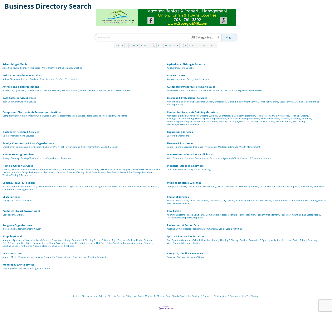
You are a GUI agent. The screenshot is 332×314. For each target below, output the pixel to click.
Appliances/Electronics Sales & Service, (32, 240)
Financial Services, (183, 146)
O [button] (174, 45)
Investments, (210, 146)
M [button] (166, 45)
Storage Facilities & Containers (17, 200)
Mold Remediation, (270, 118)
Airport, (6, 257)
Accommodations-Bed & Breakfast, (19, 186)
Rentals (127, 90)
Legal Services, (287, 101)
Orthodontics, (279, 186)
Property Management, (268, 214)
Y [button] (211, 45)
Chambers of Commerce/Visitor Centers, (22, 146)
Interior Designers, (123, 169)
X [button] (207, 45)
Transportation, (64, 257)
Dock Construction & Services (20, 132)
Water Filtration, (284, 121)
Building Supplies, (209, 115)
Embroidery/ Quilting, (225, 101)
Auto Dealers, (173, 90)
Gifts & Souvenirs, (11, 243)
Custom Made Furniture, (33, 169)
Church (37, 228)
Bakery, (6, 158)
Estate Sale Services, (245, 200)
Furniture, (149, 240)
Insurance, (198, 146)
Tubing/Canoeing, (308, 240)
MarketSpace (179, 296)
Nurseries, (61, 172)
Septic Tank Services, (96, 172)
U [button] (196, 45)
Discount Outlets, (126, 240)
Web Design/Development (115, 115)
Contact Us (208, 296)
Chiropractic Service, (177, 186)
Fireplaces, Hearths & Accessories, (273, 115)
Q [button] (182, 45)
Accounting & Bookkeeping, (180, 101)
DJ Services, (20, 90)
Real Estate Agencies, (291, 214)
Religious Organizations (17, 225)
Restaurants (66, 158)
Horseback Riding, (210, 240)
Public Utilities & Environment (21, 211)
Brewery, (171, 257)
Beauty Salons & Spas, (178, 200)
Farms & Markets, (70, 90)
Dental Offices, (195, 186)
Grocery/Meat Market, (31, 158)
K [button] (158, 45)
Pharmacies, (307, 186)
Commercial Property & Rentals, (221, 214)
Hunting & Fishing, (229, 240)
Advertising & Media (14, 64)
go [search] (230, 37)
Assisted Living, (174, 228)
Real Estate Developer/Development (185, 217)
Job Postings (194, 296)
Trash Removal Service (178, 203)
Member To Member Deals (158, 296)
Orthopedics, (293, 186)
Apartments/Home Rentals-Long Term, (186, 214)
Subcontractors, (267, 121)
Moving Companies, (45, 257)
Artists (206, 79)
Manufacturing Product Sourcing (194, 169)
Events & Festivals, (52, 90)
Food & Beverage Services (18, 154)
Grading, (304, 115)
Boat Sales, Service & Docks (19, 98)
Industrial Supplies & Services (185, 165)
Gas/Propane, (9, 214)
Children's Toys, (109, 240)
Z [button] (214, 45)
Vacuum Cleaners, (42, 245)
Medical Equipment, (249, 186)
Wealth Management (249, 146)
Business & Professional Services (187, 98)
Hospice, (187, 228)
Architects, (172, 115)
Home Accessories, (58, 243)
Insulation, (233, 118)
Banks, (170, 146)
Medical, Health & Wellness (184, 182)
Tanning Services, (318, 200)
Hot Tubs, (101, 243)
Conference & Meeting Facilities (18, 189)
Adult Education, (175, 158)
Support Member (109, 146)
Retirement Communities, (205, 228)
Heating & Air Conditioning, (180, 118)
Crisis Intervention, (90, 146)
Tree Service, (113, 172)
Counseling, (216, 200)
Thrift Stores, (26, 245)
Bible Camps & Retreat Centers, (17, 228)
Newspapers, (34, 67)
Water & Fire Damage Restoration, (137, 172)
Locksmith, (49, 172)
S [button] (189, 45)
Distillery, (181, 257)
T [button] (192, 45)
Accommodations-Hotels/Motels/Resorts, (139, 186)
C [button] (130, 45)
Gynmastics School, (190, 240)
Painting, (285, 118)
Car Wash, (228, 90)
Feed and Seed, (37, 79)
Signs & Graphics (74, 67)
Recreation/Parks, (290, 240)
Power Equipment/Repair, (180, 121)
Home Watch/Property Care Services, (95, 169)
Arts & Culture (176, 75)
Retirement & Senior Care (183, 225)
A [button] (123, 45)
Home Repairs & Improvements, (211, 118)
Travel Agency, (80, 257)
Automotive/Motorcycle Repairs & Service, (202, 90)
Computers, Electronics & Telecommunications (31, 112)
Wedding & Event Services (18, 264)
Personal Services (178, 197)
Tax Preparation (175, 104)
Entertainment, (34, 90)
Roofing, (223, 121)
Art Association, (174, 79)
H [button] (148, 45)
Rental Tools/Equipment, (205, 121)
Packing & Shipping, (133, 243)
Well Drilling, (299, 121)
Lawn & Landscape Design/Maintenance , (22, 172)
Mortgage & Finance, (228, 146)
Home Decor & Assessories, (82, 243)
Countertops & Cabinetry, (231, 115)
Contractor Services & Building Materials (192, 112)
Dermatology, (210, 186)
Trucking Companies (98, 257)
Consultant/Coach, (204, 101)
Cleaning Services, (11, 169)
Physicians (319, 186)
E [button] (137, 45)
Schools (267, 158)
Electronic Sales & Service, (72, 115)
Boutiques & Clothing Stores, (86, 240)
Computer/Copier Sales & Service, (42, 115)
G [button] (145, 45)
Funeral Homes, (280, 200)
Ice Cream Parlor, (51, 158)
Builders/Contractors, (188, 115)
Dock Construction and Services (18, 135)
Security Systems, (237, 121)
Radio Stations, (93, 115)
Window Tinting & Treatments (17, 175)
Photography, (48, 67)
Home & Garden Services (17, 165)
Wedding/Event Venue (39, 268)
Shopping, (149, 243)
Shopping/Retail (12, 236)
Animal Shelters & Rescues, (15, 79)
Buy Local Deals (135, 296)
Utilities (20, 214)
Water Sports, (173, 243)
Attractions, (8, 90)
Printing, (60, 67)
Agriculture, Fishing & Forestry (186, 64)
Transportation (12, 253)
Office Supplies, (114, 243)
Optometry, (265, 186)
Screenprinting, (312, 101)
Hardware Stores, (40, 243)
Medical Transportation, (23, 257)
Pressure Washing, (76, 172)
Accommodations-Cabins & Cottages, (56, 186)
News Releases (100, 296)
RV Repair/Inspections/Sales (248, 90)
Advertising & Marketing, (14, 67)
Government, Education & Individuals (190, 154)
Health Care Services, (228, 186)
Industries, (172, 169)
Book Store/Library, (61, 240)
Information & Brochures (227, 296)
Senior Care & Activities (230, 228)
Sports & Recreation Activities (185, 236)
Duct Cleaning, (53, 169)
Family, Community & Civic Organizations (28, 143)
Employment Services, (248, 101)
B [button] (126, 45)
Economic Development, (196, 158)
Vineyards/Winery (195, 257)
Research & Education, (251, 158)
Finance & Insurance (180, 143)
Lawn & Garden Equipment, (147, 169)
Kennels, (50, 79)
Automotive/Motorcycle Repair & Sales (191, 86)
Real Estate (174, 211)
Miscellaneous (11, 197)
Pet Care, (60, 79)
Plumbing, (296, 118)
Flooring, (295, 115)
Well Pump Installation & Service (183, 124)
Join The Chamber (251, 296)
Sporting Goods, (10, 245)
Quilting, (299, 101)
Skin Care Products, (299, 200)
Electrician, (250, 115)
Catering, (15, 158)
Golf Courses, (173, 240)
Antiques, (7, 240)
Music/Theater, (115, 90)
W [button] (204, 45)
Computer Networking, (13, 115)
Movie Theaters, (88, 90)
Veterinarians (71, 79)
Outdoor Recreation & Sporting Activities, (260, 240)
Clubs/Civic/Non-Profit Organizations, (61, 146)
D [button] (134, 45)
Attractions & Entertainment (20, 86)
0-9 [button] (117, 45)
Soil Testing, (252, 121)
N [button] (170, 45)
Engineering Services (180, 132)
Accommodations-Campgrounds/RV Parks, (97, 186)
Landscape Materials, (249, 118)
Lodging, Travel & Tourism (18, 182)
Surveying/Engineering (178, 135)
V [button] (200, 45)
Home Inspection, (247, 214)
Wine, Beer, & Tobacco (63, 245)
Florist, (139, 240)
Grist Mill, (26, 243)
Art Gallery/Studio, (192, 79)
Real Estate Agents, (311, 214)
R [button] (185, 45)
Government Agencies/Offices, (224, 158)
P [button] (177, 45)
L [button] (162, 45)
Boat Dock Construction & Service (19, 101)
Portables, (307, 118)
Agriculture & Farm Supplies (180, 67)
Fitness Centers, (264, 200)
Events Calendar (117, 296)
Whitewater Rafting (190, 243)
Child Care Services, (199, 200)
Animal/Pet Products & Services (22, 75)
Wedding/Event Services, (14, 268)
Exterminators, (69, 169)
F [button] (141, 45)
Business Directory (81, 296)
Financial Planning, (269, 101)
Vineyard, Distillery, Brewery (185, 253)
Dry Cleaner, (229, 200)
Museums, (102, 90)
